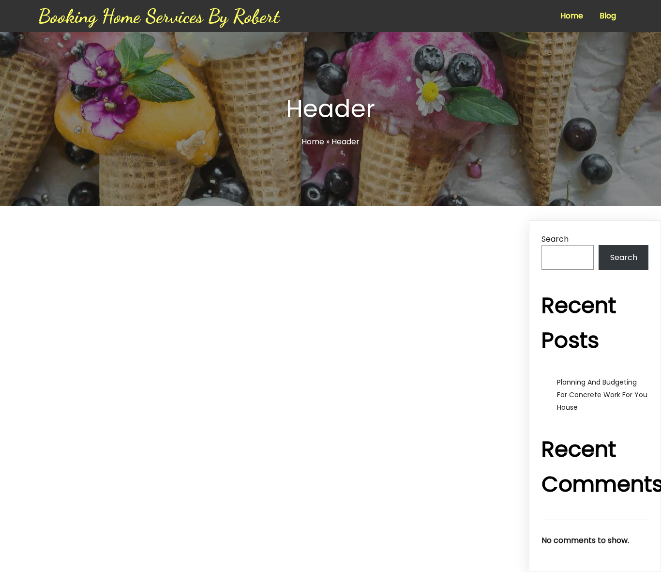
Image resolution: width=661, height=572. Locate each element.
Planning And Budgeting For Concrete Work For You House (602, 394)
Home (312, 141)
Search (555, 239)
